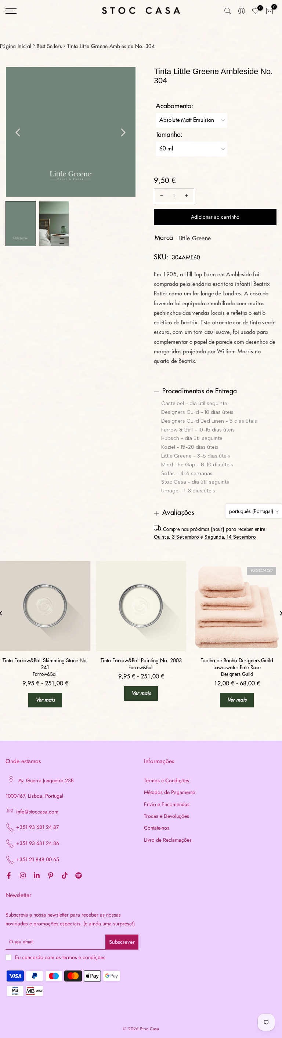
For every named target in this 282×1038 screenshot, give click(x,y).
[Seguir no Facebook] (9, 875)
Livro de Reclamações (168, 840)
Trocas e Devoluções (166, 816)
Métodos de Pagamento (169, 792)
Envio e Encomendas (166, 804)
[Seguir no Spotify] (78, 875)
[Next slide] (123, 132)
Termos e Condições (166, 780)
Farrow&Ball (45, 674)
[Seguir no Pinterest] (50, 875)
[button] (21, 223)
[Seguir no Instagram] (22, 875)
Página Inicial (15, 46)
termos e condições (83, 957)
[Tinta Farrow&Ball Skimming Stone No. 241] (45, 606)
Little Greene (194, 238)
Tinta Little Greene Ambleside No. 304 (111, 46)
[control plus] (187, 196)
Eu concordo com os (60, 957)
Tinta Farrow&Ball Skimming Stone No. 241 (45, 664)
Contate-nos (156, 827)
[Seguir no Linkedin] (36, 875)
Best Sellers (49, 46)
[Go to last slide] (18, 132)
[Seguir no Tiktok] (64, 875)
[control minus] (160, 196)
